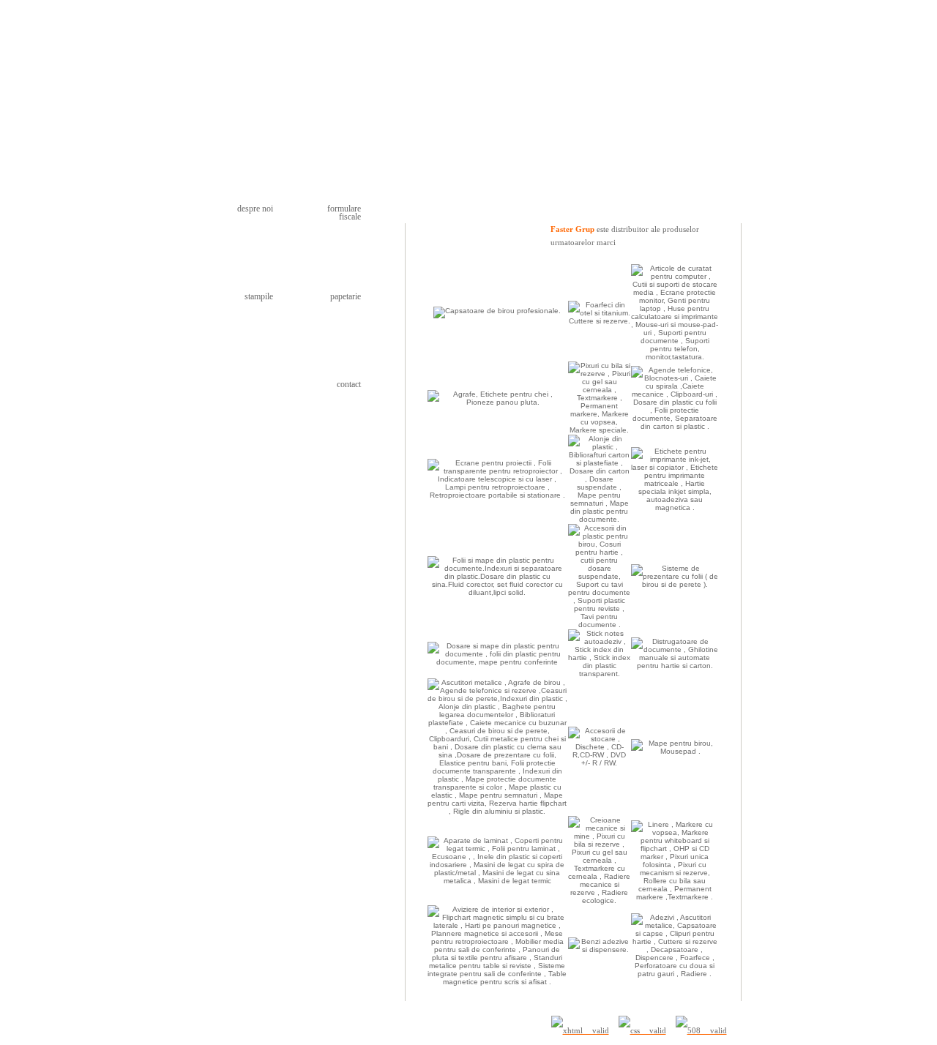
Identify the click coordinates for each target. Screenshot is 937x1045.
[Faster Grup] (284, 99)
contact (349, 384)
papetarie (345, 296)
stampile (258, 296)
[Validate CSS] (642, 1030)
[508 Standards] (701, 1030)
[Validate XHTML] (580, 1030)
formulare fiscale (344, 212)
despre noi (255, 208)
